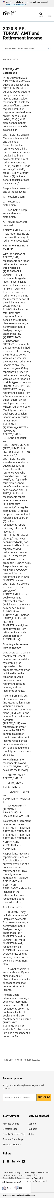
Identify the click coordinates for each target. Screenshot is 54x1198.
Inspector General (33, 1178)
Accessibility (8, 1178)
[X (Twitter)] (8, 1161)
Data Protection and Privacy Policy (21, 1175)
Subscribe (44, 1097)
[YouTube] (18, 1161)
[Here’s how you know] (27, 3)
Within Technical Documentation (19, 48)
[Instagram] (23, 1161)
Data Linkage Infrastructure (36, 1172)
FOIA (19, 1178)
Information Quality (11, 1172)
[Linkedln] (13, 1161)
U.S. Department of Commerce (31, 1181)
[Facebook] (4, 1161)
